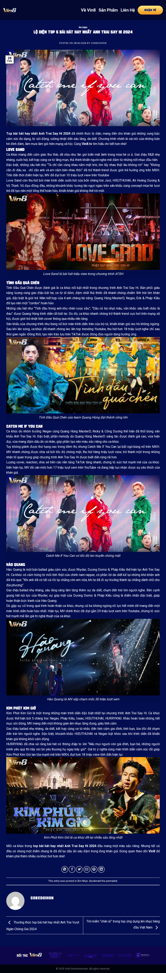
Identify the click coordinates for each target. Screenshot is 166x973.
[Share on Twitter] (79, 869)
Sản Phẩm (108, 10)
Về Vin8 (88, 10)
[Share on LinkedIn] (101, 869)
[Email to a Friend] (86, 869)
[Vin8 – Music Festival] (9, 10)
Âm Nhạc (83, 27)
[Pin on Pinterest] (94, 869)
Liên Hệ (128, 10)
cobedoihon (99, 43)
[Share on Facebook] (72, 869)
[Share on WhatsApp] (64, 869)
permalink (111, 880)
